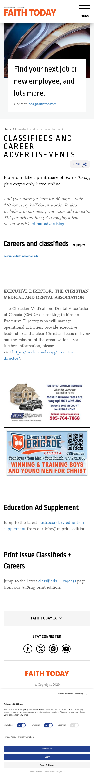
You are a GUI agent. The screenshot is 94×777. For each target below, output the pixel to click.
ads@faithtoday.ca (43, 104)
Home (8, 129)
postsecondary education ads (21, 256)
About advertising (47, 224)
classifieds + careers (57, 581)
